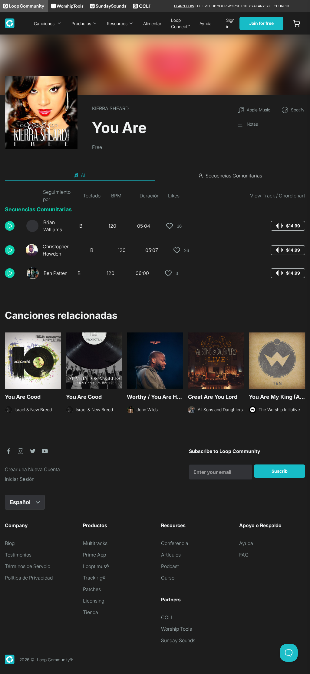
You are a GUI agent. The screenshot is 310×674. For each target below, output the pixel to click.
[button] (13, 226)
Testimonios (18, 555)
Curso (167, 578)
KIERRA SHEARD (110, 108)
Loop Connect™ (180, 23)
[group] (288, 226)
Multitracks (95, 543)
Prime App (94, 555)
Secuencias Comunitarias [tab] (234, 176)
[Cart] (296, 23)
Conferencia (174, 543)
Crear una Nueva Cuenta (32, 469)
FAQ (244, 555)
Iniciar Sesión (20, 479)
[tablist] (155, 175)
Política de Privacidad (29, 578)
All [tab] (84, 175)
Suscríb (280, 471)
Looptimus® (96, 566)
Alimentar (152, 23)
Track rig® (94, 578)
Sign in (230, 23)
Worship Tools (176, 629)
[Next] (301, 362)
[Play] (10, 226)
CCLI (166, 617)
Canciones (44, 23)
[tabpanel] (155, 236)
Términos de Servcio (27, 566)
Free (97, 147)
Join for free (261, 23)
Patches (92, 589)
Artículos (171, 555)
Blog (10, 543)
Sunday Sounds (178, 640)
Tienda (90, 612)
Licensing (93, 601)
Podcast (170, 566)
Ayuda (206, 23)
